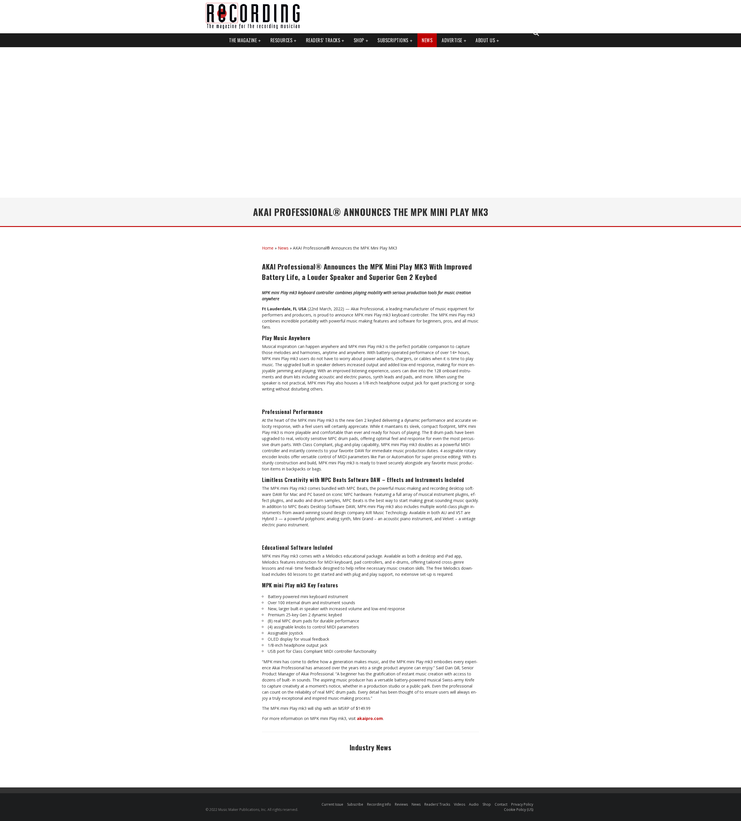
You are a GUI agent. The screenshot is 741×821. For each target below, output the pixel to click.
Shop (359, 40)
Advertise (452, 40)
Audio (474, 804)
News (427, 40)
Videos (459, 804)
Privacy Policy (522, 804)
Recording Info (379, 804)
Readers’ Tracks (437, 804)
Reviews (401, 804)
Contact (501, 804)
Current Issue (332, 804)
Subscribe (355, 804)
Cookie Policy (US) (518, 809)
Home (268, 248)
